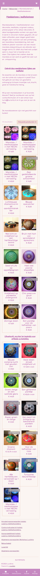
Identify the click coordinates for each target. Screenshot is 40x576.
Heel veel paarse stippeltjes (29, 268)
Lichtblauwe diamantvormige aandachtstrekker (11, 206)
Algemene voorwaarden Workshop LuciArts (17, 540)
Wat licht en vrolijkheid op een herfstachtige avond (11, 238)
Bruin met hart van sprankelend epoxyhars (29, 237)
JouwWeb (12, 566)
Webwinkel (13, 9)
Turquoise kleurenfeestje (29, 476)
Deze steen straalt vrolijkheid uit (29, 362)
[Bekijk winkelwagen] (36, 3)
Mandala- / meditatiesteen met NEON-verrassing (11, 145)
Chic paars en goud (29, 294)
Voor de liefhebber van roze (29, 449)
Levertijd (4, 547)
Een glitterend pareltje (29, 391)
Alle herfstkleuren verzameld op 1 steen (11, 478)
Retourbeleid (6, 543)
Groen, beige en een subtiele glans (11, 392)
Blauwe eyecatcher (28, 203)
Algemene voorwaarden (10, 551)
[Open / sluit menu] (3, 3)
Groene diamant (11, 448)
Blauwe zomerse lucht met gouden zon (11, 363)
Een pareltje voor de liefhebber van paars (29, 324)
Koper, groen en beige (11, 418)
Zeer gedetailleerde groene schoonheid (29, 175)
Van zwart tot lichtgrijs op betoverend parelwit (28, 420)
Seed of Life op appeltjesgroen (11, 268)
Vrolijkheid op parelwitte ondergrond (11, 295)
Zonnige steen (11, 321)
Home (4, 9)
